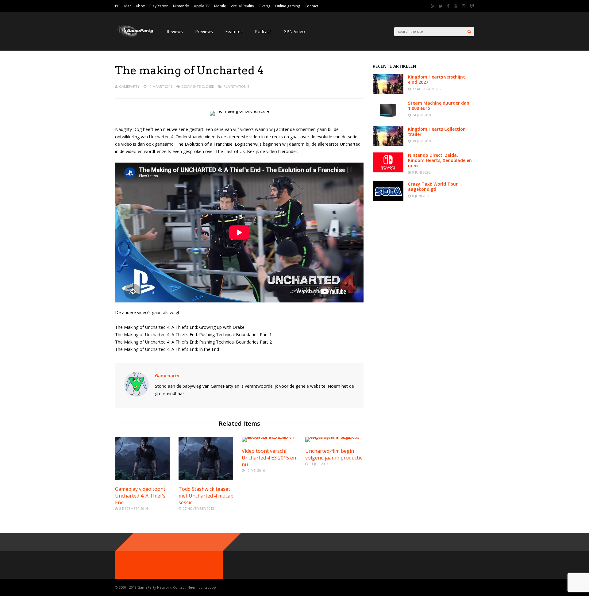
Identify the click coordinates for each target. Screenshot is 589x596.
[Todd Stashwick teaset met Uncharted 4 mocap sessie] (206, 478)
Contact (311, 6)
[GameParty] (134, 37)
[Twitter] (441, 6)
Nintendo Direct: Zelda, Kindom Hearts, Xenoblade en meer (440, 160)
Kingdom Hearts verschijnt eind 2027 (436, 79)
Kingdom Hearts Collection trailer (437, 131)
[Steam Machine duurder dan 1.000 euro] (388, 118)
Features (234, 31)
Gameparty (129, 86)
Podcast (263, 31)
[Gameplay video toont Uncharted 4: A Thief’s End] (142, 478)
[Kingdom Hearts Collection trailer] (388, 145)
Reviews (175, 31)
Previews (204, 31)
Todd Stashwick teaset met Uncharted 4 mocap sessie (206, 496)
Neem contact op (201, 587)
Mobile (220, 6)
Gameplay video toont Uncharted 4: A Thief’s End (140, 496)
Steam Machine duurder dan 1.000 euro (438, 105)
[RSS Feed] (432, 6)
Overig (264, 6)
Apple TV (202, 6)
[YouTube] (455, 6)
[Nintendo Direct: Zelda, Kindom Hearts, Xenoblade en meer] (388, 171)
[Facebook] (448, 6)
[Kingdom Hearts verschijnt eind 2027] (388, 92)
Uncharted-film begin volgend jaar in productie (334, 454)
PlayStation (158, 6)
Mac (127, 6)
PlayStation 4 (236, 86)
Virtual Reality (242, 6)
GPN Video (294, 31)
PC (117, 6)
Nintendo (181, 6)
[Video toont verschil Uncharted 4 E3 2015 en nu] (271, 437)
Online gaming (287, 6)
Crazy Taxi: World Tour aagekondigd (433, 186)
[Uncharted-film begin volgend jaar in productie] (334, 437)
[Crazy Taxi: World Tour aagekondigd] (388, 199)
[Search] (469, 31)
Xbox (140, 6)
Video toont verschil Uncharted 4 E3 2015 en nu (269, 458)
